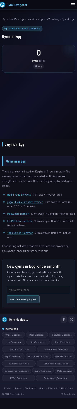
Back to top (69, 394)
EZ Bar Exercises (18, 378)
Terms (18, 388)
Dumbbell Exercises (38, 356)
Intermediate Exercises (56, 349)
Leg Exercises (14, 342)
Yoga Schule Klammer (20, 232)
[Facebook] (64, 319)
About (42, 388)
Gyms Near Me (10, 19)
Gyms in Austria (29, 19)
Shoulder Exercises (62, 334)
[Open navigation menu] (73, 5)
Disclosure (30, 388)
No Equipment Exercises (16, 370)
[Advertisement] (38, 103)
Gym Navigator (19, 319)
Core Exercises (62, 342)
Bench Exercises (43, 370)
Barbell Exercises (63, 356)
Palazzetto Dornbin (18, 213)
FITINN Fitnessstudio (20, 221)
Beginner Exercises (19, 349)
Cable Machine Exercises (56, 363)
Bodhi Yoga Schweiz (19, 194)
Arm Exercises (38, 342)
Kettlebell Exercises (19, 363)
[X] (71, 319)
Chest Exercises (13, 334)
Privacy (7, 388)
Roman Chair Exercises (55, 378)
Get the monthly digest (23, 299)
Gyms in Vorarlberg (49, 19)
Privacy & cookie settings (60, 388)
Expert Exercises (13, 356)
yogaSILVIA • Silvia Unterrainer (25, 202)
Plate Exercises (65, 370)
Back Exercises (37, 334)
